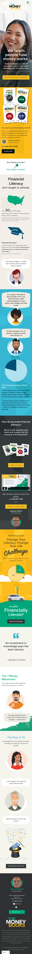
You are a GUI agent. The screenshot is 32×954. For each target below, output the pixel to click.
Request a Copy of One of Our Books (16, 77)
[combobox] (6, 952)
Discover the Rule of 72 (16, 866)
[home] (16, 6)
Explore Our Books (16, 465)
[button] (27, 2)
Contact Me (8, 151)
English (4, 952)
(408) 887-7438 (10, 146)
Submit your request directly (16, 506)
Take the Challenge (16, 621)
